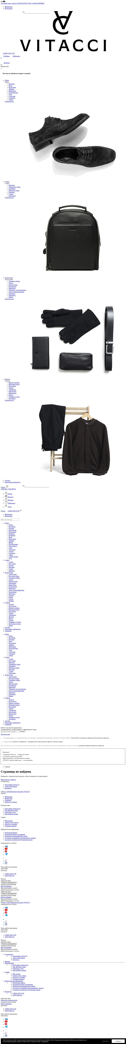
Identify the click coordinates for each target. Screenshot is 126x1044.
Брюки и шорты (14, 382)
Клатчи (11, 565)
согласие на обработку (19, 741)
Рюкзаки (11, 192)
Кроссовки (12, 87)
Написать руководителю (9, 882)
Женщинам (8, 7)
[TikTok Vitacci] (6, 861)
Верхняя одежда (14, 384)
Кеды (10, 85)
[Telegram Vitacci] (6, 854)
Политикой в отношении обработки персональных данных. (90, 738)
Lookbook (8, 631)
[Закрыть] (1, 68)
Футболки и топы (15, 624)
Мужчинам (8, 8)
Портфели (12, 189)
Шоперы (11, 571)
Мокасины (12, 91)
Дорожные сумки (14, 187)
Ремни (11, 297)
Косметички (13, 587)
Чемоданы (12, 196)
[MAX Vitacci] (6, 863)
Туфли (11, 100)
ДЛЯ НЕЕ (4, 489)
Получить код (5, 734)
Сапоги (11, 551)
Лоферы (11, 89)
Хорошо (118, 1041)
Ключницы (12, 286)
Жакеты (11, 617)
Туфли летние (13, 557)
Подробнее (105, 1041)
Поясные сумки (14, 190)
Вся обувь (12, 526)
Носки (11, 395)
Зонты (11, 283)
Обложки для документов (17, 290)
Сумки (7, 181)
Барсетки (12, 185)
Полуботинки (13, 93)
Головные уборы (14, 281)
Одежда (7, 379)
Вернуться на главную (8, 779)
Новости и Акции (11, 802)
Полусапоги (13, 546)
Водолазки (12, 386)
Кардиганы (12, 391)
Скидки (7, 480)
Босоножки (12, 530)
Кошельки (12, 288)
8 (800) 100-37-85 (9, 53)
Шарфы (11, 601)
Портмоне (12, 295)
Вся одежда (12, 606)
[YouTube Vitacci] (6, 849)
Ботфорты (12, 535)
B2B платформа (6, 886)
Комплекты (12, 393)
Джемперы (12, 390)
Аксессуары (9, 278)
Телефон (22, 731)
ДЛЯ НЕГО (12, 489)
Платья (11, 620)
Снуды (11, 599)
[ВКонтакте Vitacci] (6, 847)
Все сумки (12, 564)
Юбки (11, 625)
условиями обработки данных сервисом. (91, 745)
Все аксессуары (14, 576)
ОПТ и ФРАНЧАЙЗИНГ (36, 3)
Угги (10, 558)
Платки (11, 595)
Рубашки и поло (14, 397)
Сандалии (12, 96)
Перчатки (12, 293)
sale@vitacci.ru (9, 875)
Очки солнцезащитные (16, 292)
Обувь (7, 80)
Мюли (11, 542)
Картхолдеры (13, 285)
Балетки (11, 528)
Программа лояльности (12, 482)
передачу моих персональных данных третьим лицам (45, 741)
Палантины (12, 592)
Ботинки (11, 84)
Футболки (12, 398)
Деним (11, 388)
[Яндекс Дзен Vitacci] (6, 858)
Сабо (10, 94)
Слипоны (12, 98)
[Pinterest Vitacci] (6, 852)
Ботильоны (12, 532)
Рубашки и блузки (15, 622)
